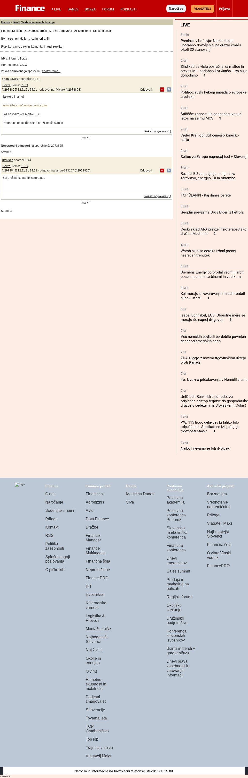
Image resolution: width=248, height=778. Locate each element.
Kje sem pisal (102, 31)
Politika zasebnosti (54, 546)
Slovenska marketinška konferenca (177, 532)
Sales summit (178, 571)
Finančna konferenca (176, 547)
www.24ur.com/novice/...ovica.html (25, 105)
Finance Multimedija (96, 550)
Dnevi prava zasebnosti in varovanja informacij (178, 668)
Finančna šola (98, 561)
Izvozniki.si (95, 594)
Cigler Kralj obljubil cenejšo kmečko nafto (210, 137)
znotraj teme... (51, 71)
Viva (130, 502)
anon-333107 (11, 79)
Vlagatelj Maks (98, 756)
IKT (89, 586)
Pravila (40, 22)
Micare (60, 89)
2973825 (10, 89)
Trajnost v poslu (99, 748)
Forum (108, 9)
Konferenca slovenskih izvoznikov (176, 635)
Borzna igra (217, 494)
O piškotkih (54, 570)
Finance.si (95, 494)
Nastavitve (28, 22)
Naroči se (176, 8)
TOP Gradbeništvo (97, 728)
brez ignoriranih (39, 38)
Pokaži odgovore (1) (157, 131)
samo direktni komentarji (29, 46)
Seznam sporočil (36, 31)
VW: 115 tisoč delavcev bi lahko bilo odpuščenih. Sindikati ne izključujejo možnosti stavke (210, 426)
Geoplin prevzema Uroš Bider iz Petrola (212, 212)
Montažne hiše (98, 629)
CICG (24, 85)
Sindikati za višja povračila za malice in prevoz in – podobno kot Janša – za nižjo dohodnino (214, 70)
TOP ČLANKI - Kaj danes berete (206, 195)
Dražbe (92, 527)
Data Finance (97, 519)
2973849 (10, 170)
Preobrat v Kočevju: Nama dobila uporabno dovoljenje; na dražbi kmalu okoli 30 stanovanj (211, 45)
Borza (90, 9)
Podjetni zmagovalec (96, 699)
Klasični (17, 31)
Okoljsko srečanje (174, 607)
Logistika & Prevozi (95, 618)
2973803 (74, 89)
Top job (92, 739)
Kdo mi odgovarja (60, 31)
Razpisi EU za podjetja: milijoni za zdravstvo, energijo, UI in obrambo (208, 175)
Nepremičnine (98, 570)
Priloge (51, 519)
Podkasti (128, 9)
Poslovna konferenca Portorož (176, 515)
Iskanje (50, 22)
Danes (73, 9)
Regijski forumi (179, 597)
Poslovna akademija (176, 500)
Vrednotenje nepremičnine (219, 504)
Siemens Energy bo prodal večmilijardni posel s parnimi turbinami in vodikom (212, 274)
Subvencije (95, 710)
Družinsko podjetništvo (177, 620)
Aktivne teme (82, 31)
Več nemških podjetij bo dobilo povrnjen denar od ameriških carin (213, 338)
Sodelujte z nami (59, 510)
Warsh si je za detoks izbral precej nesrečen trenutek (208, 253)
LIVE (57, 9)
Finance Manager (93, 537)
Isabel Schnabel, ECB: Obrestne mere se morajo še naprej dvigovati (213, 317)
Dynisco (7, 160)
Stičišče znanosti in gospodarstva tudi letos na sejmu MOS (211, 116)
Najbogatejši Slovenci (97, 639)
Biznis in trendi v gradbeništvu (181, 650)
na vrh (86, 137)
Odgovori (146, 89)
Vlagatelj (202, 8)
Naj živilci (94, 650)
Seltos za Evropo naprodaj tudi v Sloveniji (214, 156)
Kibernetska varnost (96, 605)
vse (10, 38)
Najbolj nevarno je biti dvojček (205, 448)
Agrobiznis (95, 502)
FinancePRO (97, 578)
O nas (50, 494)
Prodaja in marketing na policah (178, 584)
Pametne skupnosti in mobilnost (96, 684)
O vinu (91, 671)
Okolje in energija (93, 660)
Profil (16, 22)
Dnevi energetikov (177, 560)
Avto (89, 510)
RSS (49, 535)
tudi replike (54, 46)
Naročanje (54, 502)
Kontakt (51, 527)
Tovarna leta (96, 718)
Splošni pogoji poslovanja (57, 559)
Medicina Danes (140, 494)
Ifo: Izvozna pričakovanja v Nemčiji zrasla (214, 379)
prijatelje (21, 38)
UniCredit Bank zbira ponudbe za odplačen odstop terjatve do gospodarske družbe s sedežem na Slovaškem (214, 401)
